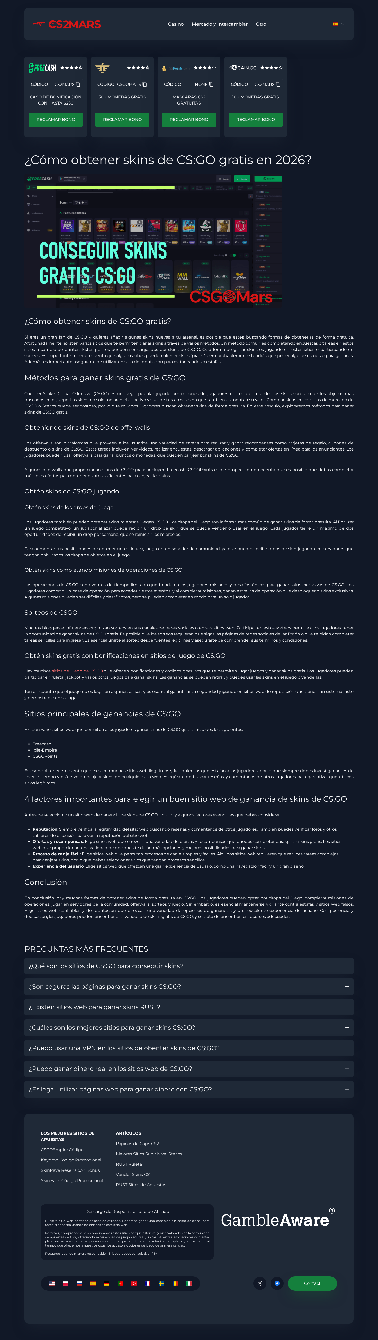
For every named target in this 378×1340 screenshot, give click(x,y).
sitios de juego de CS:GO (77, 671)
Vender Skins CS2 (134, 1174)
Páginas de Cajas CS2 (137, 1143)
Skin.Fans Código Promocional (72, 1180)
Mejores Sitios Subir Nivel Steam (149, 1153)
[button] (189, 966)
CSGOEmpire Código (62, 1149)
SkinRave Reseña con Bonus (70, 1170)
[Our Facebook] (277, 1283)
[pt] (120, 1283)
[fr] (147, 1283)
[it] (189, 1283)
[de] (106, 1283)
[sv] (161, 1283)
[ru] (79, 1283)
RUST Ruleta (129, 1164)
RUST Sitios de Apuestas (141, 1184)
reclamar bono (56, 119)
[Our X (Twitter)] (259, 1283)
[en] (52, 1283)
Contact (312, 1283)
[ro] (175, 1283)
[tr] (134, 1283)
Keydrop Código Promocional (71, 1160)
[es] (93, 1283)
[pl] (65, 1283)
